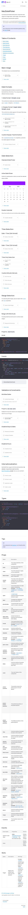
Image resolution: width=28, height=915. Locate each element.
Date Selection (6, 45)
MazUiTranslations (6, 471)
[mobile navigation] (25, 2)
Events (4, 59)
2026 (18, 186)
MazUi (6, 30)
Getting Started (22, 22)
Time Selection (6, 47)
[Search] (22, 2)
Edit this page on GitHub (8, 893)
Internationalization (7, 51)
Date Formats (6, 43)
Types (4, 55)
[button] (11, 75)
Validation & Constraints (8, 53)
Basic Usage (5, 41)
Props (4, 57)
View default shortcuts (9, 382)
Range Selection (6, 49)
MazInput (14, 545)
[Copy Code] (25, 339)
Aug (10, 186)
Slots (4, 61)
